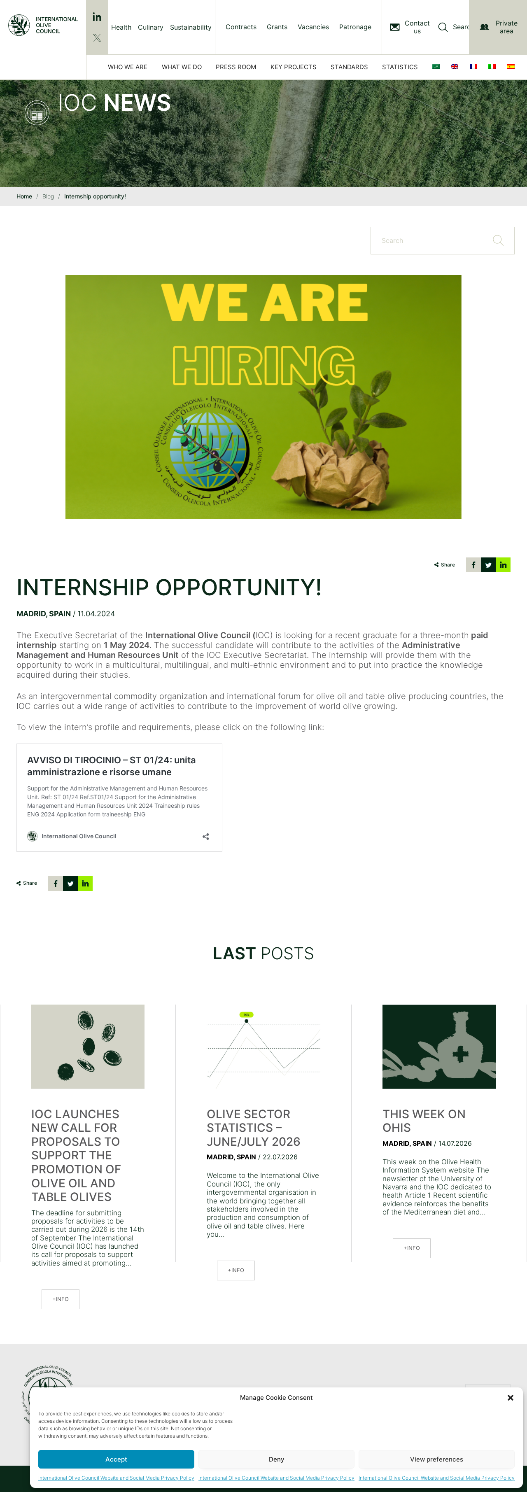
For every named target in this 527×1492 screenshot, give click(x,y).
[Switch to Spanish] (512, 67)
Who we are (127, 67)
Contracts (241, 27)
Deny (276, 1459)
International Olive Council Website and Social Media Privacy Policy (116, 1478)
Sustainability (191, 27)
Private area (507, 27)
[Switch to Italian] (493, 67)
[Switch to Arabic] (437, 67)
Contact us (417, 27)
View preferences (436, 1459)
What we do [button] (182, 67)
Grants (277, 27)
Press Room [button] (236, 67)
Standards (349, 67)
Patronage (355, 27)
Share (448, 565)
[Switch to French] (475, 67)
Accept (116, 1459)
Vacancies (313, 27)
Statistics (400, 67)
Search (463, 27)
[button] (510, 1398)
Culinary (150, 27)
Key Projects (293, 67)
